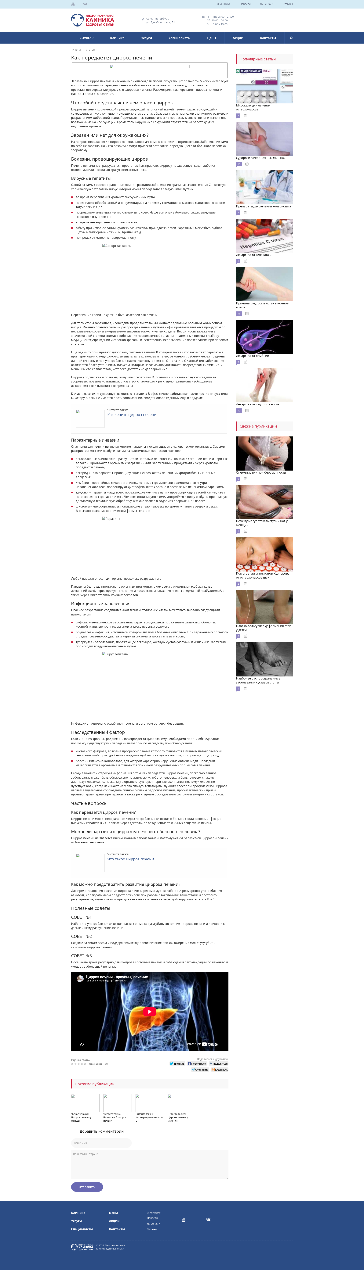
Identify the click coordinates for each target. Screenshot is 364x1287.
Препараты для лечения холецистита (263, 206)
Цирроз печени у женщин (81, 1119)
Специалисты (180, 38)
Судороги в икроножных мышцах (260, 158)
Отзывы (287, 4)
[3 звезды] (79, 1064)
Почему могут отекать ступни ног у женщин (262, 523)
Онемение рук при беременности (261, 472)
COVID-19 (86, 38)
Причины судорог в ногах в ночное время (262, 305)
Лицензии (266, 4)
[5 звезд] (85, 1064)
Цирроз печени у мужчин (178, 1119)
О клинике (224, 4)
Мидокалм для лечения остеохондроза (253, 107)
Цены (211, 38)
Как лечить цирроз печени (132, 414)
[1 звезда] (72, 1064)
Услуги (146, 38)
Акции (238, 38)
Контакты (268, 38)
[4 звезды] (82, 1064)
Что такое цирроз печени (130, 859)
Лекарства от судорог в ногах (257, 404)
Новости (245, 4)
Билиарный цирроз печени (114, 1119)
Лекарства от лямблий (252, 356)
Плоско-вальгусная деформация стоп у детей (263, 628)
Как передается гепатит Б (149, 1119)
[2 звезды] (76, 1064)
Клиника (117, 38)
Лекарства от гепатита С (253, 255)
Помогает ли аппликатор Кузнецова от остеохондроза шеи (262, 575)
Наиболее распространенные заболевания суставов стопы (258, 680)
